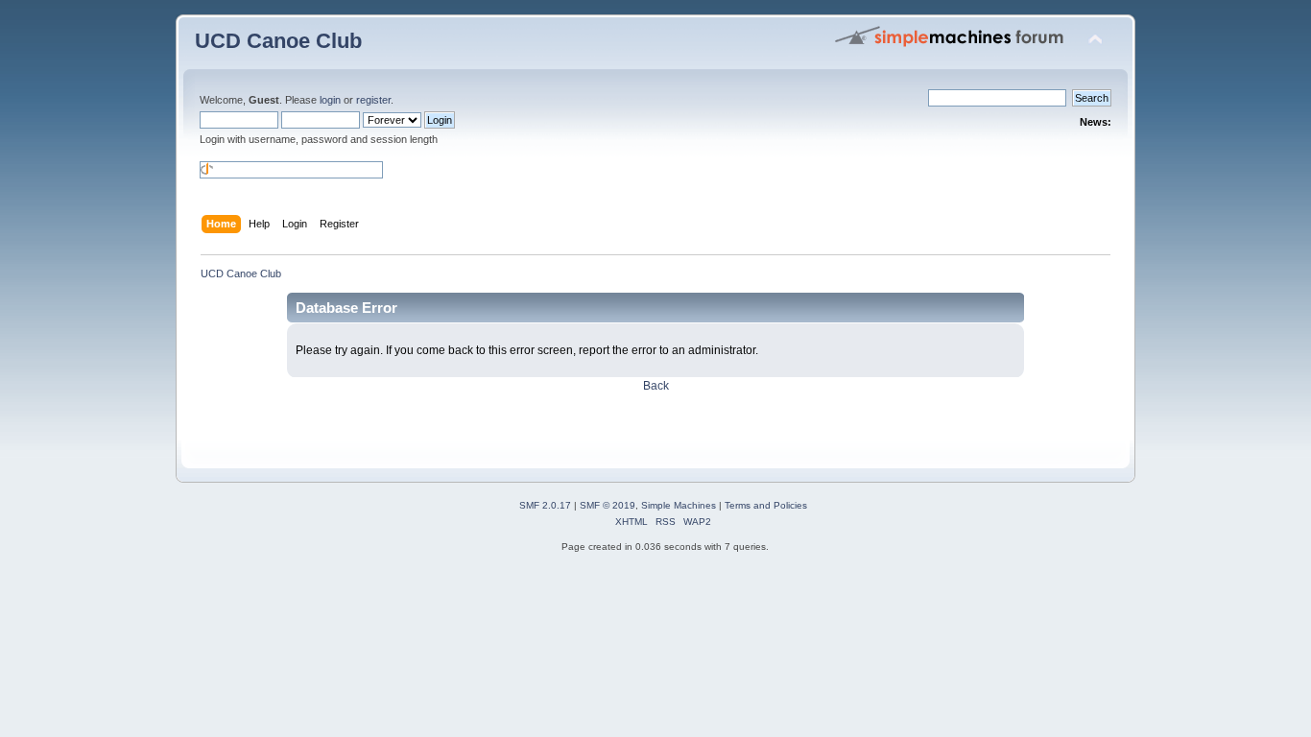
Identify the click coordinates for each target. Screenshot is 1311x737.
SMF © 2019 (607, 505)
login (330, 100)
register (373, 100)
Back (656, 385)
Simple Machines (678, 505)
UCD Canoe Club (278, 41)
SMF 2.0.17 (545, 505)
